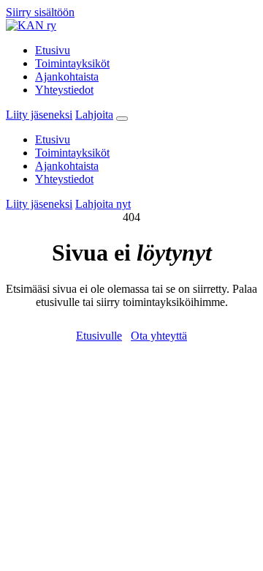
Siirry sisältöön (40, 12)
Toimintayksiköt (72, 63)
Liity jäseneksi (39, 114)
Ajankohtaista (67, 76)
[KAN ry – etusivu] (31, 25)
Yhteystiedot (64, 89)
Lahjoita (94, 114)
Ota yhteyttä (159, 335)
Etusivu (52, 50)
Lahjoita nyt (103, 204)
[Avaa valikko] (122, 118)
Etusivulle (99, 335)
